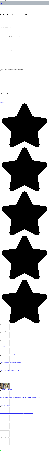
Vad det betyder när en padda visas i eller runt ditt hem (5, 405)
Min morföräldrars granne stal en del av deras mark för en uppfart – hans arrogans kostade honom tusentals (9, 370)
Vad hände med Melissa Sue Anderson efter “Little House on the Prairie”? (6, 346)
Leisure (1, 3)
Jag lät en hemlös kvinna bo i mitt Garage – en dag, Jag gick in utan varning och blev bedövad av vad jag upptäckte (10, 354)
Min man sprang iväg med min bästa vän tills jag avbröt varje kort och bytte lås (7, 389)
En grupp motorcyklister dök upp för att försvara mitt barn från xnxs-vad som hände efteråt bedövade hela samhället (10, 362)
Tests (1, 4)
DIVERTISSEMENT (2, 102)
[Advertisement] (17, 10)
